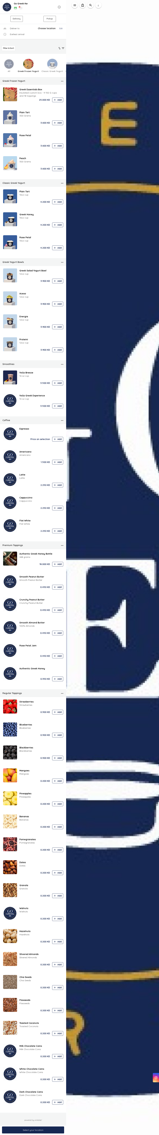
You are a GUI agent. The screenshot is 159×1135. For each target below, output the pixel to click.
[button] (33, 7)
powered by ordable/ (33, 1120)
